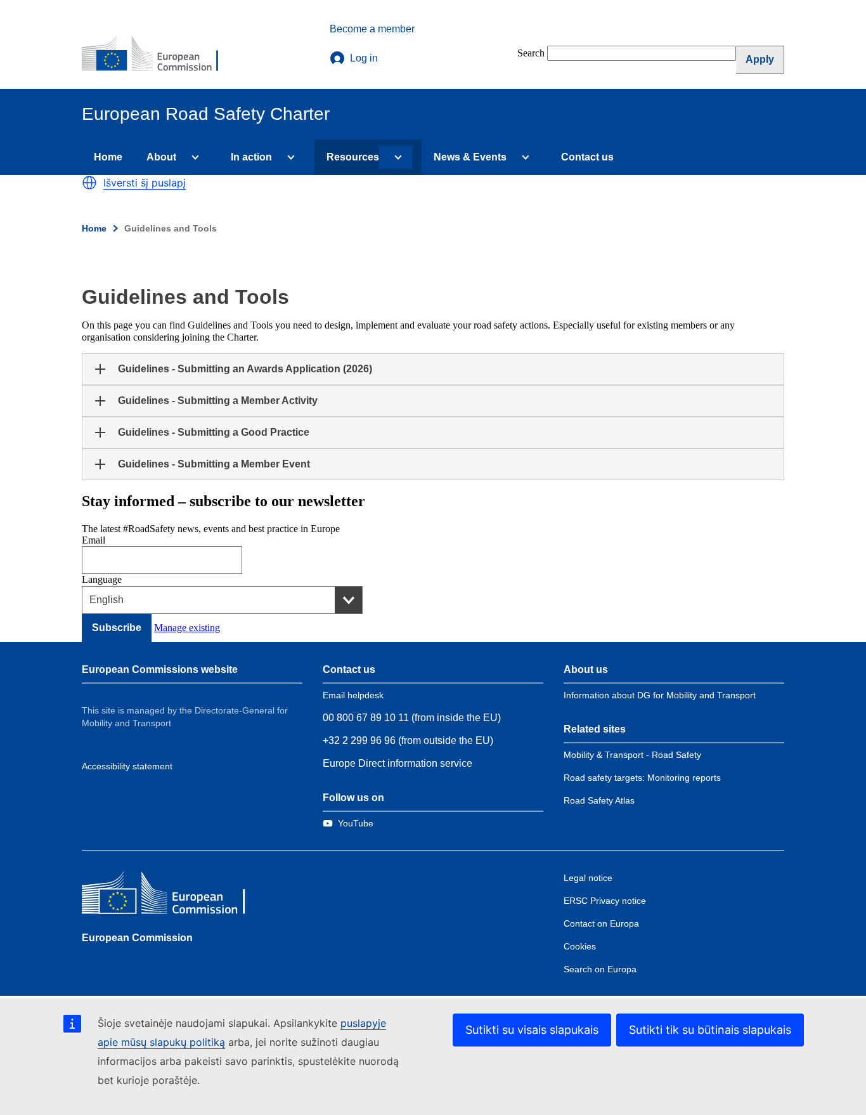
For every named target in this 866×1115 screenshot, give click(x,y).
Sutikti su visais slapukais (531, 1029)
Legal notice (588, 878)
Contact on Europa (601, 923)
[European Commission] (158, 55)
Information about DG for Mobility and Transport (660, 695)
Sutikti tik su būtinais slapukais (710, 1029)
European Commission (137, 937)
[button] (89, 182)
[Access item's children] (192, 157)
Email (93, 540)
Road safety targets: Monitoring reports (642, 778)
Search (531, 53)
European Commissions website (160, 669)
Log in (364, 58)
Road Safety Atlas (599, 800)
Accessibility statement (127, 766)
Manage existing (187, 627)
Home (108, 157)
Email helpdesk (353, 695)
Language (102, 579)
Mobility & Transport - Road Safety (632, 755)
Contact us (587, 157)
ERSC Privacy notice (605, 901)
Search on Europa (600, 969)
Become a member (372, 28)
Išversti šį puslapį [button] (144, 182)
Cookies (580, 946)
